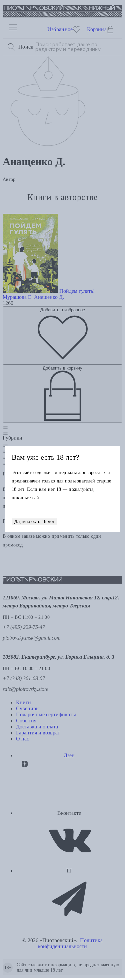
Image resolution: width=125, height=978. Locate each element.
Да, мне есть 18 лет (34, 521)
